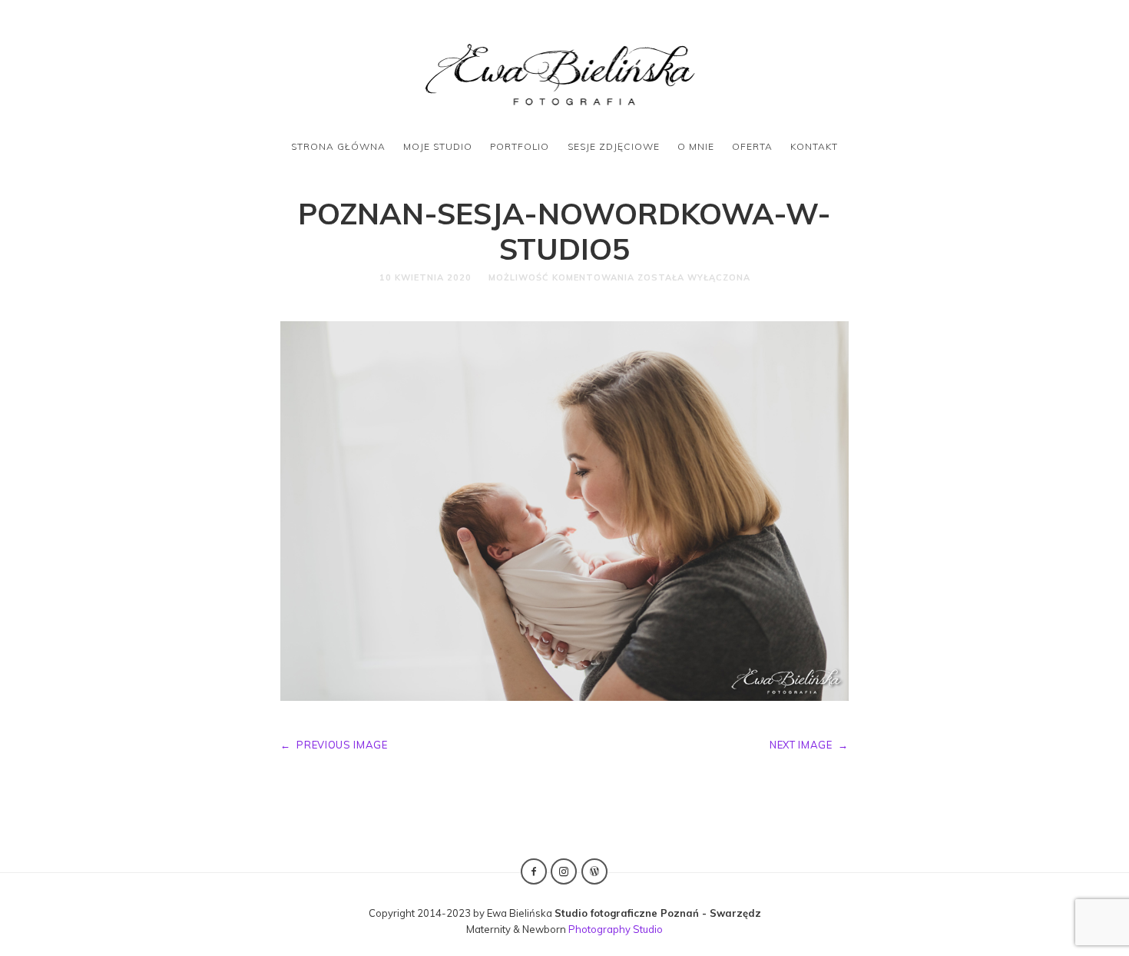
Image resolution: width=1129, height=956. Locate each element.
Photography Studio (615, 929)
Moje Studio (437, 146)
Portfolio (519, 146)
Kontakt (814, 146)
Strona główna (338, 146)
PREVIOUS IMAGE (334, 745)
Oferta (752, 146)
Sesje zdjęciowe (614, 146)
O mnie (695, 146)
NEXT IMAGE (809, 745)
